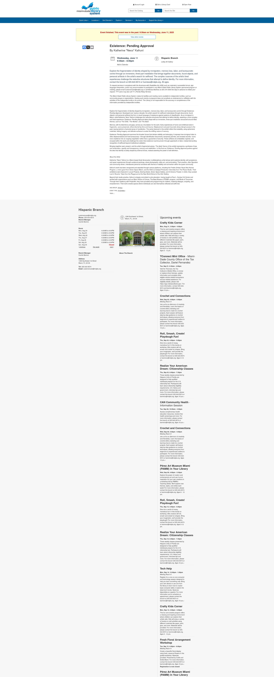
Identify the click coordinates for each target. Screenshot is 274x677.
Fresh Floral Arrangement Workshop (175, 641)
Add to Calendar (122, 64)
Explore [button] (118, 20)
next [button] (111, 247)
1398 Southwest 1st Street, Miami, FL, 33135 (134, 217)
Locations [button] (95, 20)
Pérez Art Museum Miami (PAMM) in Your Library (175, 467)
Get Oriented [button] (107, 20)
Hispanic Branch (169, 57)
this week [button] (96, 247)
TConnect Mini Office (177, 259)
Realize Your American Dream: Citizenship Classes (176, 367)
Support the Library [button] (155, 20)
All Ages (120, 188)
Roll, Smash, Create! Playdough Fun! (172, 335)
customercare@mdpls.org (87, 215)
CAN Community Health (175, 403)
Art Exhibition (121, 190)
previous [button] (82, 247)
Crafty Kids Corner (171, 222)
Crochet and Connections (175, 296)
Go (158, 11)
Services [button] (128, 20)
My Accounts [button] (140, 20)
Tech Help (166, 568)
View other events (137, 37)
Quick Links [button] (83, 20)
